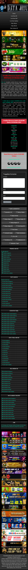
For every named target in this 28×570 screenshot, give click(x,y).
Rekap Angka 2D (14, 222)
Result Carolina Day (5, 279)
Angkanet (13, 563)
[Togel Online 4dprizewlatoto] (14, 483)
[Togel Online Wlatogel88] (14, 477)
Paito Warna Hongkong (8, 283)
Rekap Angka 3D (21, 219)
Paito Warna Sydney (7, 285)
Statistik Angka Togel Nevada (9, 331)
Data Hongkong (6, 342)
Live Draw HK (14, 16)
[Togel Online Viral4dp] (14, 70)
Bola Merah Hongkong (7, 373)
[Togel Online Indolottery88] (14, 526)
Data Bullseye (6, 348)
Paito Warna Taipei (7, 297)
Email (4, 195)
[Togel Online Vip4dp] (14, 507)
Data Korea (5, 352)
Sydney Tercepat (16, 425)
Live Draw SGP (14, 18)
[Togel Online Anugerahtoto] (14, 520)
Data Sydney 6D (6, 362)
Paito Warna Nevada (7, 299)
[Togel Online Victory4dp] (14, 446)
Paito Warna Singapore (8, 281)
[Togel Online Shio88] (14, 544)
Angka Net (7, 558)
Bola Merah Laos (6, 385)
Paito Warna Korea (7, 293)
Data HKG (7, 426)
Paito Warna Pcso (6, 291)
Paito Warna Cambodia (8, 287)
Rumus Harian (20, 212)
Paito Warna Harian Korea (8, 410)
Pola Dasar (15, 229)
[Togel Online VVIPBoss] (14, 33)
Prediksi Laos (6, 267)
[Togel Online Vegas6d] (14, 458)
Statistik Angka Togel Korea (9, 325)
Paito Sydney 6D (14, 28)
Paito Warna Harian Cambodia (9, 404)
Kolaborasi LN (21, 240)
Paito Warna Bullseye (7, 289)
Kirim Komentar (7, 202)
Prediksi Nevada (6, 271)
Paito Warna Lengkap (7, 305)
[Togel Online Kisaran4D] (14, 51)
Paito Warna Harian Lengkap (9, 418)
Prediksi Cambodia (7, 259)
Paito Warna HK (13, 558)
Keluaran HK (11, 426)
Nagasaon (19, 558)
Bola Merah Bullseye (7, 379)
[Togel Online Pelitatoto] (14, 64)
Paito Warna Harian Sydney (8, 402)
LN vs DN (14, 236)
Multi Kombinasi (21, 233)
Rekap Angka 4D (8, 226)
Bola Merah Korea (6, 383)
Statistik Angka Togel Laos (8, 327)
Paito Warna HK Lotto (19, 566)
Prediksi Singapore (7, 253)
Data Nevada (5, 358)
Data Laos (5, 354)
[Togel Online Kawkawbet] (14, 452)
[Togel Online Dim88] (14, 39)
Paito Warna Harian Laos (8, 412)
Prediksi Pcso (6, 263)
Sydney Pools (18, 563)
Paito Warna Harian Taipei (8, 414)
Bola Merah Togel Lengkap (8, 391)
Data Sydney (5, 344)
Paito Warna (14, 23)
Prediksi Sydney (6, 257)
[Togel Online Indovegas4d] (14, 550)
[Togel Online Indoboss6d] (14, 440)
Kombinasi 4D (8, 240)
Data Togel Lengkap (7, 364)
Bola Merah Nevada (7, 389)
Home (14, 13)
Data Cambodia (6, 346)
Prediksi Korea (6, 265)
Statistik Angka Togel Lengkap (9, 333)
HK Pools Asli (18, 567)
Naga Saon (24, 558)
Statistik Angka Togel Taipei (9, 329)
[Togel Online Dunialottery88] (14, 514)
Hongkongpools (4, 251)
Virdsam (3, 558)
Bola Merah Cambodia (7, 377)
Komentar (13, 80)
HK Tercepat (3, 425)
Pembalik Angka (8, 233)
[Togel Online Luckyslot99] (14, 501)
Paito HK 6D (14, 25)
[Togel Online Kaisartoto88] (14, 489)
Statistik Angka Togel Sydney (9, 317)
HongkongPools (8, 564)
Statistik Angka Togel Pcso (8, 323)
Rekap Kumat (14, 215)
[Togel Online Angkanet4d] (14, 532)
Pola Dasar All (21, 226)
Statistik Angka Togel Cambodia (9, 319)
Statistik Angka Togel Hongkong (10, 315)
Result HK (17, 426)
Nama (4, 189)
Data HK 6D (5, 360)
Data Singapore (6, 340)
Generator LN (8, 212)
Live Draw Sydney (14, 21)
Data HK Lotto (12, 566)
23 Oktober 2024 (6, 80)
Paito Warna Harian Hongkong (9, 400)
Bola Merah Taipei (6, 387)
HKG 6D (21, 425)
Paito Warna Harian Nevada (8, 416)
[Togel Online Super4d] (14, 45)
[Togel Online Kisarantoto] (14, 57)
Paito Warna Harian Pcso (8, 408)
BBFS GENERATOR (14, 208)
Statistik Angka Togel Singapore (9, 313)
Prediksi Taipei (6, 269)
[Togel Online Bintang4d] (14, 471)
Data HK (18, 560)
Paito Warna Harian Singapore (9, 398)
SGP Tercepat (9, 425)
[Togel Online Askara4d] (14, 465)
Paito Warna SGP (13, 560)
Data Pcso (5, 350)
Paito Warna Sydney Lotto (17, 564)
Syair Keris (21, 426)
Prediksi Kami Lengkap (8, 273)
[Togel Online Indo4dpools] (14, 495)
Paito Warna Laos (6, 295)
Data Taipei (5, 356)
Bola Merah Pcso (6, 381)
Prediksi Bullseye (6, 261)
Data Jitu (3, 82)
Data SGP (22, 560)
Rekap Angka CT (8, 219)
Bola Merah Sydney (7, 375)
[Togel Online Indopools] (14, 538)
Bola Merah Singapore (7, 371)
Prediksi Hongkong (7, 255)
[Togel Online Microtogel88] (14, 434)
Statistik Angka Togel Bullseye (9, 321)
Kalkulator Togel (14, 243)
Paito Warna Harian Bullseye (9, 406)
